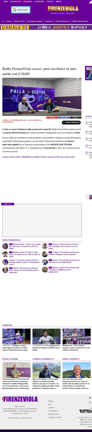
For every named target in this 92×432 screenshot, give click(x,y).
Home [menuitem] (9, 21)
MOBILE (58, 1)
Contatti (51, 407)
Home (6, 1)
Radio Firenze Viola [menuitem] (80, 21)
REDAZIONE (27, 1)
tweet (75, 117)
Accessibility (53, 411)
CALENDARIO (39, 1)
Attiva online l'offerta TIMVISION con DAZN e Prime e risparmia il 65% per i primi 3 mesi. (39, 157)
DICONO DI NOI (15, 1)
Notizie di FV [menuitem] (19, 21)
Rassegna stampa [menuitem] (34, 21)
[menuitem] (3, 21)
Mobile (50, 401)
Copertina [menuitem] (49, 21)
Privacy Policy (53, 414)
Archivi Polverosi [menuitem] (63, 21)
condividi (63, 117)
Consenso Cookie (54, 417)
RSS (49, 404)
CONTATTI (49, 1)
